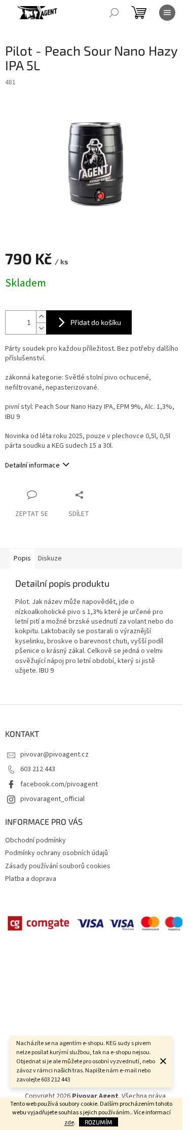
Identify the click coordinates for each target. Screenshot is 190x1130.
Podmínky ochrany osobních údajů (56, 853)
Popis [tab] (22, 558)
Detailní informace (32, 465)
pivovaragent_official (52, 799)
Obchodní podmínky (35, 840)
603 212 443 (37, 769)
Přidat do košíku (95, 322)
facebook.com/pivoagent (59, 784)
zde (69, 1122)
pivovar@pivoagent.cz (54, 754)
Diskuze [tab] (50, 558)
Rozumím (98, 1121)
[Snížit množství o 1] (41, 328)
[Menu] (167, 13)
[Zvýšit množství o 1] (41, 316)
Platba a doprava (30, 879)
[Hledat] (114, 13)
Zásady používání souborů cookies (57, 866)
